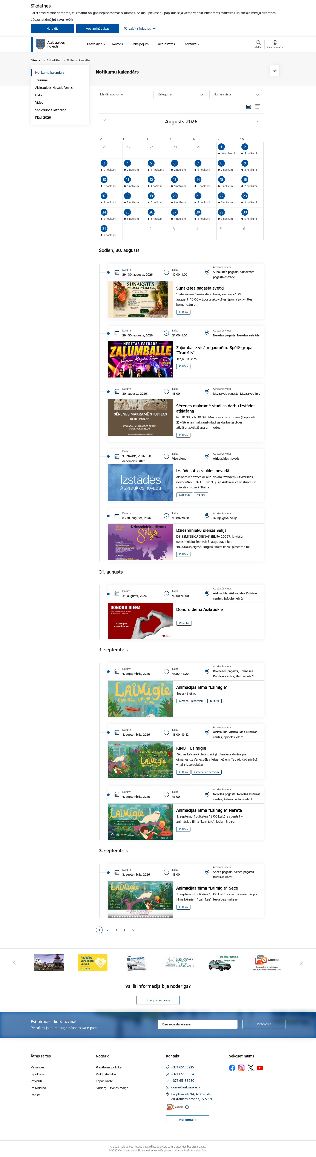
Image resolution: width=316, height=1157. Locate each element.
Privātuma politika (109, 1067)
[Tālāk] (302, 962)
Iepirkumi (37, 1074)
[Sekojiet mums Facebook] (232, 1068)
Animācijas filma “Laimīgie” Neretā (209, 810)
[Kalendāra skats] (248, 106)
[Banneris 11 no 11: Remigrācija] (266, 962)
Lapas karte (104, 1081)
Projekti (36, 1081)
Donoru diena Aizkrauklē (199, 609)
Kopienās (184, 494)
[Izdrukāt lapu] (274, 70)
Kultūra (183, 312)
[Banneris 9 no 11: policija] (179, 962)
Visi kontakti (187, 1120)
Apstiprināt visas (97, 28)
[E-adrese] (174, 1107)
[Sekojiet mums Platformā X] (250, 1068)
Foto (38, 95)
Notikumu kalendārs (49, 73)
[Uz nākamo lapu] (157, 930)
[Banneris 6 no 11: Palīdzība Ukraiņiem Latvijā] (49, 962)
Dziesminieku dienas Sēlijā (201, 530)
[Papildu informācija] (187, 1107)
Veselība (184, 623)
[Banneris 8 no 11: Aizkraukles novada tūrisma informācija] (136, 962)
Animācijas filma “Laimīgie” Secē (207, 888)
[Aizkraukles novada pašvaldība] (50, 44)
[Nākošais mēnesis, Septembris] (257, 121)
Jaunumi (41, 80)
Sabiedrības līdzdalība (50, 110)
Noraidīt (52, 28)
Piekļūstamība (106, 1074)
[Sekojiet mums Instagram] (241, 1068)
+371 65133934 (182, 1074)
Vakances (37, 1067)
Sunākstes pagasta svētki (200, 288)
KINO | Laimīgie (191, 748)
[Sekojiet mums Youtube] (260, 1067)
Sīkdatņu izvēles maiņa (112, 1088)
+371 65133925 (182, 1067)
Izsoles (35, 1095)
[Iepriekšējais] (14, 962)
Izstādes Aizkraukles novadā (202, 470)
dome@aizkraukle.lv (185, 1087)
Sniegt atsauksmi (158, 1000)
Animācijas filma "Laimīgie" (202, 687)
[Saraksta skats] (257, 106)
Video (39, 102)
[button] (228, 150)
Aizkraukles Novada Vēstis (54, 88)
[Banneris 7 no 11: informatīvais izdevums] (93, 962)
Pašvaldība (38, 1088)
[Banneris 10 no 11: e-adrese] (223, 962)
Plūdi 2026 (43, 117)
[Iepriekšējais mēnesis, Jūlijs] (105, 121)
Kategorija (165, 94)
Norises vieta (222, 94)
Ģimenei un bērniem (191, 701)
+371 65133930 (182, 1081)
